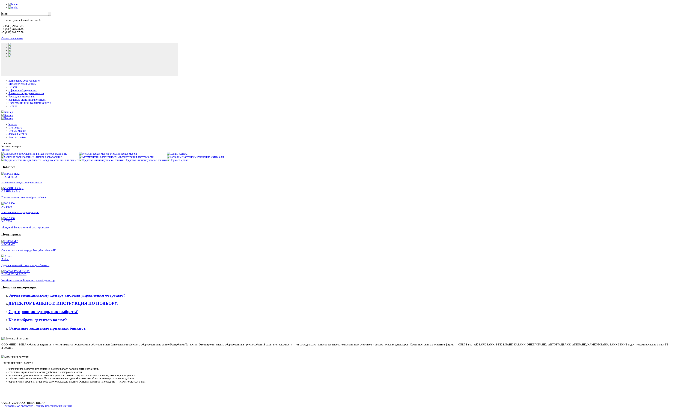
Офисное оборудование (22, 90)
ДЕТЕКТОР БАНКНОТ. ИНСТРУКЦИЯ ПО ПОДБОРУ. (63, 303)
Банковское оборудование (24, 80)
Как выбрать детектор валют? (37, 320)
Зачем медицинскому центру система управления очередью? (66, 295)
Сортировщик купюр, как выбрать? (43, 311)
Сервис (12, 106)
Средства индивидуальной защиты (29, 102)
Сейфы (12, 86)
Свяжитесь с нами (12, 38)
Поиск (6, 149)
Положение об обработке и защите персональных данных (37, 405)
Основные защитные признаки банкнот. (47, 328)
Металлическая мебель (22, 83)
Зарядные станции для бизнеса (27, 99)
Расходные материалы (21, 96)
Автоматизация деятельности (26, 93)
